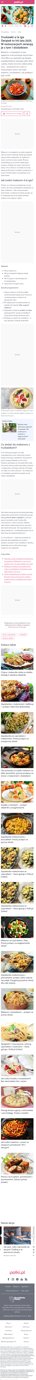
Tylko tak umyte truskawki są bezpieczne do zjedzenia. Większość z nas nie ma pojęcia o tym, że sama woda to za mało (18, 561)
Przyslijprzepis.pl (26, 1331)
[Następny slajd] (32, 1235)
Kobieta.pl (26, 1327)
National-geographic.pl (8, 1342)
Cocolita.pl (8, 1331)
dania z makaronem (9, 635)
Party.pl (26, 1323)
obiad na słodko (8, 638)
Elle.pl (8, 1323)
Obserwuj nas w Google (13, 113)
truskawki (23, 635)
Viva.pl (26, 1334)
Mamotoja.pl (8, 1334)
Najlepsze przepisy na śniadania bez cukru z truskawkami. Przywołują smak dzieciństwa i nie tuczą (18, 569)
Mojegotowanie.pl (8, 1338)
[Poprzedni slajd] (1, 1235)
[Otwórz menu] (2, 2)
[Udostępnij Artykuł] (27, 113)
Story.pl (26, 1342)
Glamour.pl (8, 1327)
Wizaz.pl (26, 1338)
